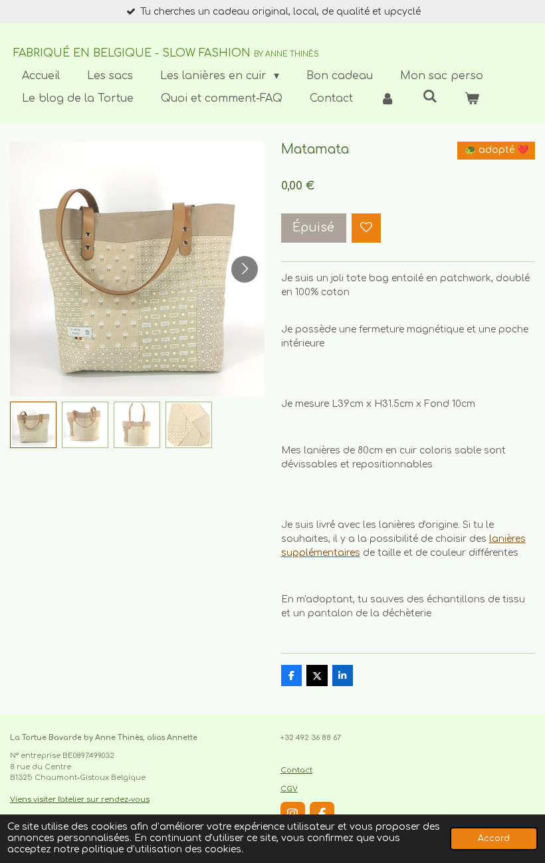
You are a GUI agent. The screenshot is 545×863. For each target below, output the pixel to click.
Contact (296, 770)
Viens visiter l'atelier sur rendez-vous (80, 799)
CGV (289, 789)
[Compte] (387, 98)
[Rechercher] (429, 96)
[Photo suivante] (244, 269)
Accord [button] (494, 838)
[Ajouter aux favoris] (366, 228)
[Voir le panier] (472, 98)
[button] (33, 425)
